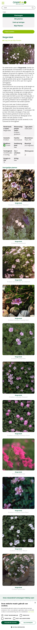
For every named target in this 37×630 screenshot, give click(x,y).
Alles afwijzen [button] (28, 622)
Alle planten (18, 19)
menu (3, 3)
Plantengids (18, 15)
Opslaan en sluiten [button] (10, 622)
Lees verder (31, 612)
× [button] (35, 602)
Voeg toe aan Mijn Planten (12, 40)
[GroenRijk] (19, 3)
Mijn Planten (18, 26)
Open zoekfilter (10, 31)
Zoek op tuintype (18, 22)
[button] (18, 627)
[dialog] (18, 615)
